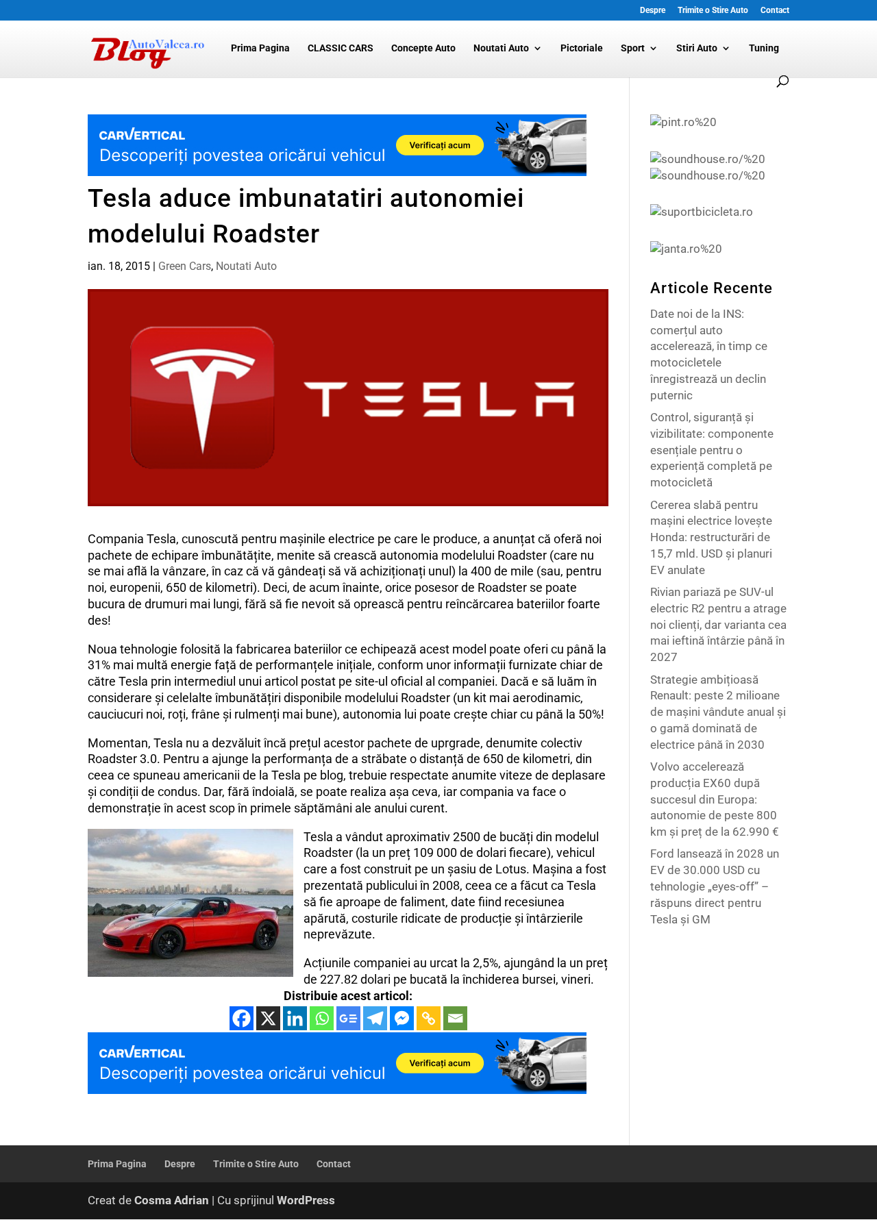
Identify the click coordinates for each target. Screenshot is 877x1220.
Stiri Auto (696, 48)
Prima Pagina (260, 48)
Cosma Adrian (171, 1200)
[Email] (455, 1018)
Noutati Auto (501, 48)
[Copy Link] (429, 1018)
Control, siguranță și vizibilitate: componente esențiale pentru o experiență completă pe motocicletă (712, 449)
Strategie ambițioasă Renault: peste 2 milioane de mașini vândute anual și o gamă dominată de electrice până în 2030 (718, 712)
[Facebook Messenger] (402, 1018)
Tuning (764, 48)
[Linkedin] (295, 1018)
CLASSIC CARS (340, 48)
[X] (268, 1018)
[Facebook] (242, 1018)
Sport (633, 48)
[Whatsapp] (322, 1018)
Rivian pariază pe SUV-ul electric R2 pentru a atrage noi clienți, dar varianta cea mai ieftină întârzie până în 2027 (718, 624)
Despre (652, 10)
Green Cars (184, 266)
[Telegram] (375, 1018)
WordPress (306, 1200)
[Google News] (348, 1018)
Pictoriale (581, 48)
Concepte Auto (423, 48)
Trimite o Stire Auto (713, 10)
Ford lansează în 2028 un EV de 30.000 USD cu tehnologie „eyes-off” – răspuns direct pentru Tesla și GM (714, 886)
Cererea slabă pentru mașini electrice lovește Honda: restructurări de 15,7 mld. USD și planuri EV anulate (711, 537)
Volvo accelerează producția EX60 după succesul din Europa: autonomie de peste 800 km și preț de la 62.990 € (714, 799)
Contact (775, 10)
